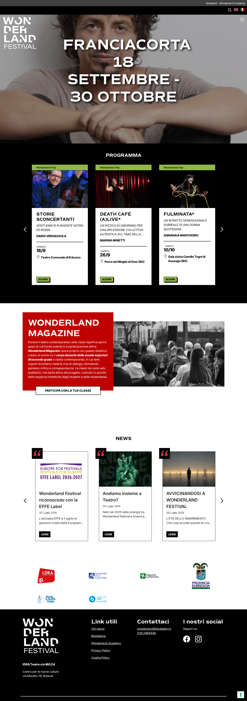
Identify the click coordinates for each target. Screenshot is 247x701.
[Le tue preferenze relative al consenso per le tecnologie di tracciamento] (240, 694)
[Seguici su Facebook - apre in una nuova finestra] (186, 639)
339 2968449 (146, 633)
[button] (236, 9)
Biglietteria (98, 636)
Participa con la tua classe (68, 390)
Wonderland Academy (232, 3)
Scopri (43, 279)
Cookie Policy (100, 657)
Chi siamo (98, 629)
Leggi (44, 534)
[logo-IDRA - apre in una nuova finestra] (46, 576)
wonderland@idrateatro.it (154, 629)
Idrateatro (212, 3)
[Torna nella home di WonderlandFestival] (18, 33)
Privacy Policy (100, 650)
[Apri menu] (242, 19)
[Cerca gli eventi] (230, 10)
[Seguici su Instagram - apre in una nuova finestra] (198, 639)
